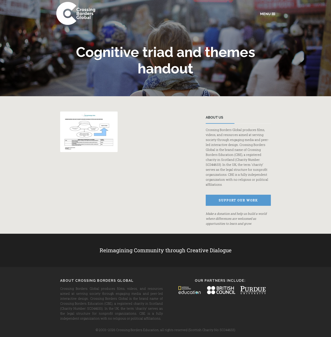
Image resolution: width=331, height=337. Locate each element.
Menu (265, 14)
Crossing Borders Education (89, 13)
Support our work (238, 200)
